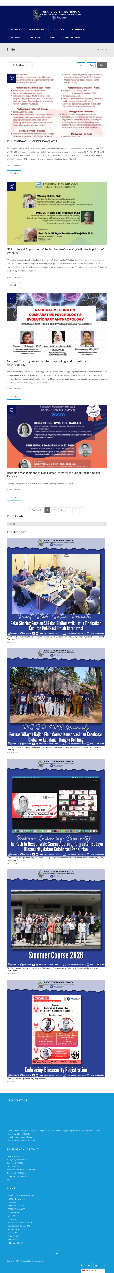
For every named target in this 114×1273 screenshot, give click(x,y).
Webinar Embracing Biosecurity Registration (26, 1078)
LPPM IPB (12, 1202)
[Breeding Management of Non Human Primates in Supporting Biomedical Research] (57, 436)
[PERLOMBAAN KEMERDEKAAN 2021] (57, 105)
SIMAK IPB (12, 1233)
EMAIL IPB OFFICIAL (16, 1206)
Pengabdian (78, 29)
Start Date (20, 65)
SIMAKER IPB (13, 1236)
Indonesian (90, 1270)
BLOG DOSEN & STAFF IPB (19, 1226)
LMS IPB (11, 1216)
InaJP (52, 37)
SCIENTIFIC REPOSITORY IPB (20, 1223)
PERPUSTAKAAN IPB (16, 1209)
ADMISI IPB (13, 1239)
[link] (19, 1163)
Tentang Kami (36, 29)
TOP (57, 1253)
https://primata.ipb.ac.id (25, 1140)
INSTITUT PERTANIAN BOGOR (21, 1195)
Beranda (16, 29)
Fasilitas (15, 37)
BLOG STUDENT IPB (16, 1229)
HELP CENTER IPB (15, 1243)
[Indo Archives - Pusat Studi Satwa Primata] (57, 14)
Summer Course (71, 37)
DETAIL (13, 173)
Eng (91, 65)
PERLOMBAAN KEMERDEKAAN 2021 (32, 141)
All (81, 65)
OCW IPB (12, 1219)
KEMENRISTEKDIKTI (16, 1199)
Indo (102, 65)
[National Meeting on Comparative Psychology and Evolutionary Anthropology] (57, 324)
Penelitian (58, 29)
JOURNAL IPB (13, 1212)
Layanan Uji (35, 37)
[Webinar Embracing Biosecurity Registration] (56, 1028)
